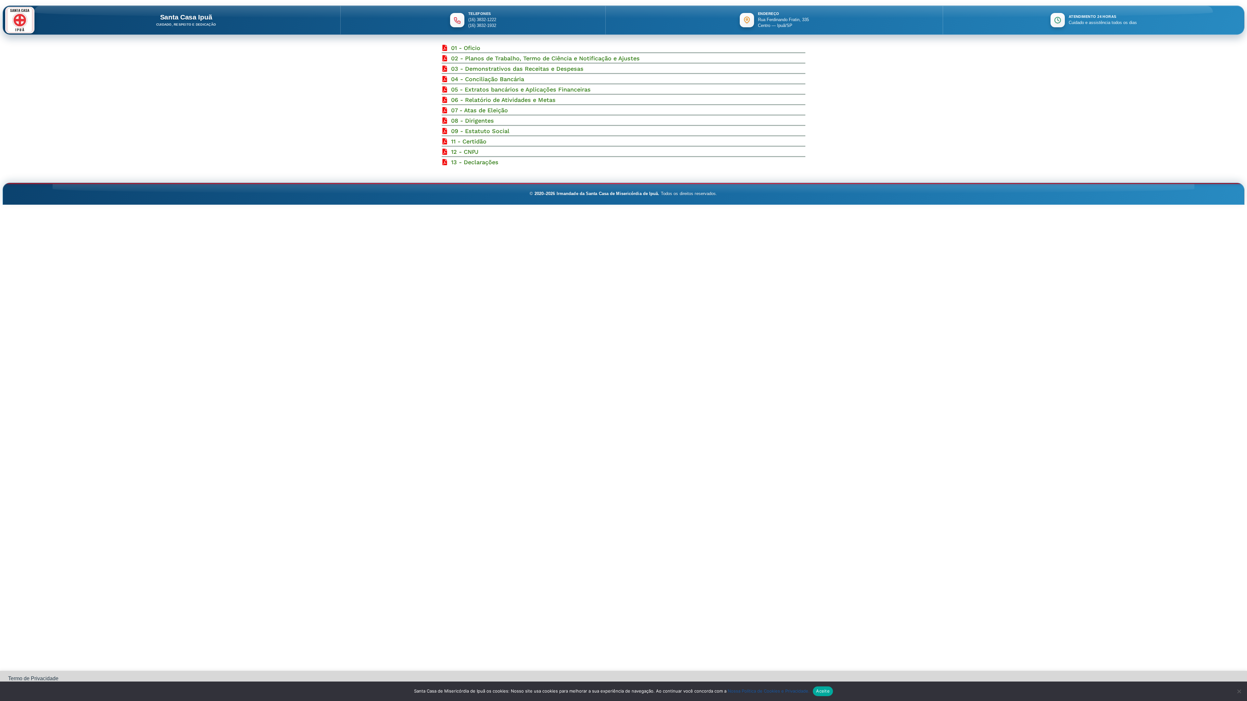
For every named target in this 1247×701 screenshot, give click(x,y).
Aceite (823, 691)
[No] (1239, 691)
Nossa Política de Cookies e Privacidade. (769, 691)
